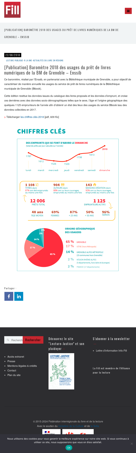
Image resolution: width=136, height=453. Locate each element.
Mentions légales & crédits (22, 365)
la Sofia (95, 426)
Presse (11, 361)
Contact (11, 370)
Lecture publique (14, 60)
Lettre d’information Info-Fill (111, 350)
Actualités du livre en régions (48, 60)
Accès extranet (15, 356)
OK (69, 447)
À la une (28, 60)
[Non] (131, 443)
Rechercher (33, 340)
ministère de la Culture (71, 426)
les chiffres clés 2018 (32, 117)
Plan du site (14, 375)
